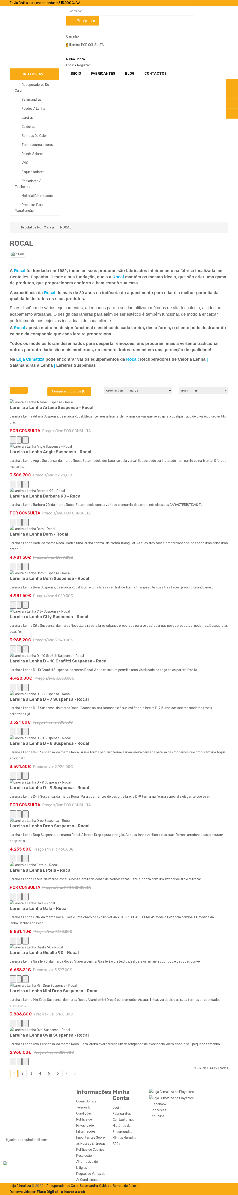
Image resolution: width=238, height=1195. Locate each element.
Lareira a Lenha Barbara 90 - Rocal (46, 496)
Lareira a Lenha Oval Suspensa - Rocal (49, 1035)
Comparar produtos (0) (69, 391)
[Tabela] (23, 390)
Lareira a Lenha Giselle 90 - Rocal (44, 952)
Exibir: (185, 390)
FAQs (116, 1144)
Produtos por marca (37, 227)
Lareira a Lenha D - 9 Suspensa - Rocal (49, 787)
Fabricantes (122, 1114)
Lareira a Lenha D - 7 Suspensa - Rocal (49, 699)
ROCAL (66, 227)
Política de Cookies (90, 1150)
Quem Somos (86, 1101)
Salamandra (89, 1186)
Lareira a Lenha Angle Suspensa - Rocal (50, 451)
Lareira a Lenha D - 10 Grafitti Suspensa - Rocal (59, 661)
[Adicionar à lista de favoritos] (19, 440)
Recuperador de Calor (62, 1186)
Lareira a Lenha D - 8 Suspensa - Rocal (49, 743)
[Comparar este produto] (25, 440)
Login (70, 65)
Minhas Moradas (124, 1138)
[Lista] (14, 390)
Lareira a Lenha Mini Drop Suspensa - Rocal (54, 990)
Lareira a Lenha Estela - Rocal (41, 870)
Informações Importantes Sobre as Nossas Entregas (91, 1138)
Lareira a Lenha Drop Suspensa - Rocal (49, 826)
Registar (83, 65)
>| (75, 1074)
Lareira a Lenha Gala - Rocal (39, 908)
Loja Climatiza (20, 1186)
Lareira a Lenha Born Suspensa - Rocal (49, 578)
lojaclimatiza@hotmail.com (26, 1140)
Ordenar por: (114, 390)
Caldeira (105, 1186)
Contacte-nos (123, 1120)
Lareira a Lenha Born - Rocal (39, 534)
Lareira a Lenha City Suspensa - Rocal (49, 616)
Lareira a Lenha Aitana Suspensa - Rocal (51, 407)
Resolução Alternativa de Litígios (87, 1162)
